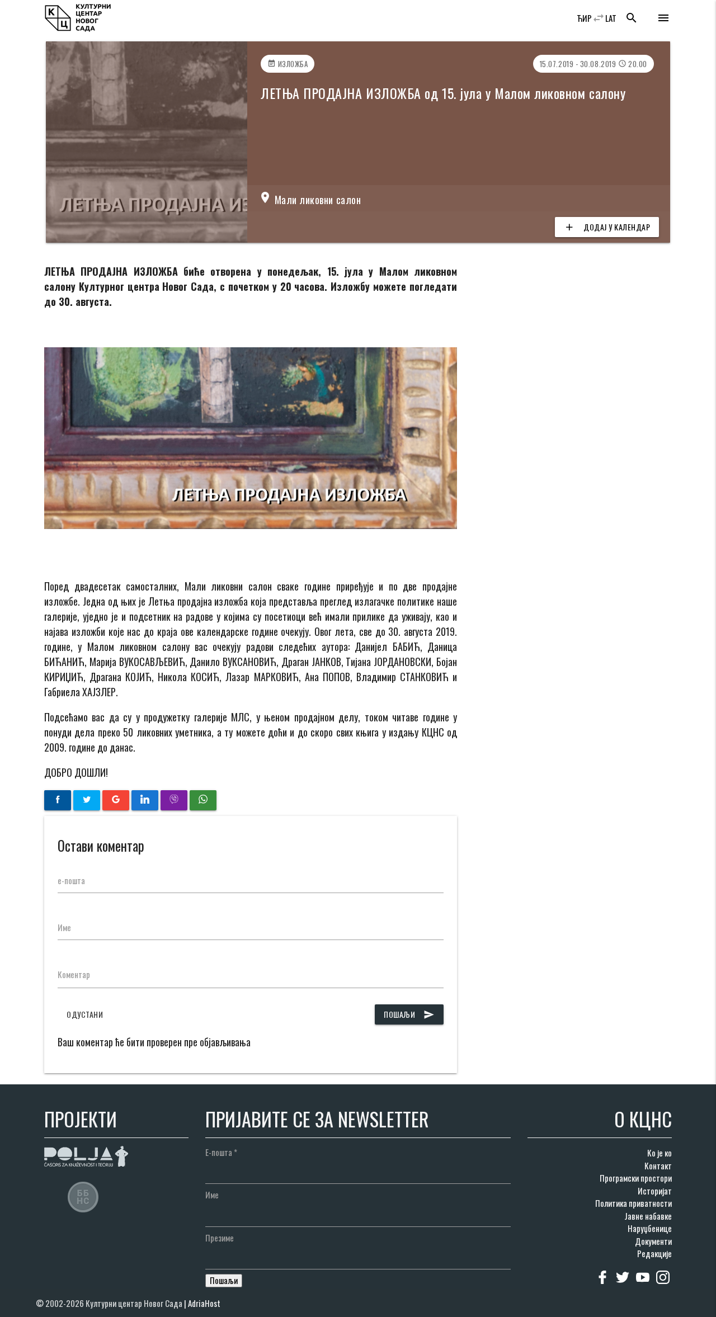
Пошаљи (409, 1014)
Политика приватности (633, 1203)
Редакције (654, 1253)
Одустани (85, 1014)
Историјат (655, 1190)
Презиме (219, 1237)
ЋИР (584, 18)
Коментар (74, 974)
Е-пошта (221, 1152)
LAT (610, 18)
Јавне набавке (648, 1216)
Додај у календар (607, 227)
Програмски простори (636, 1178)
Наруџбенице (650, 1228)
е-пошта (71, 880)
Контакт (658, 1165)
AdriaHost (204, 1303)
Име (64, 927)
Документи (653, 1241)
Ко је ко (659, 1152)
